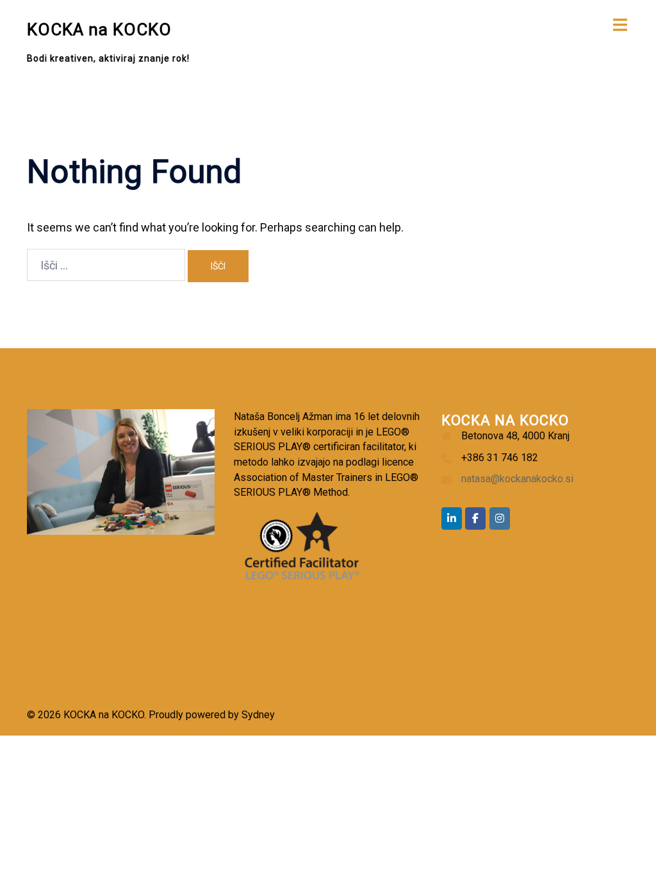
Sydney (258, 715)
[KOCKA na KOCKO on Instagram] (499, 518)
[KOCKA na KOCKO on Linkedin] (451, 518)
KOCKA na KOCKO (99, 29)
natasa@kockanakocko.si (517, 479)
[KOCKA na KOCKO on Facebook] (475, 518)
